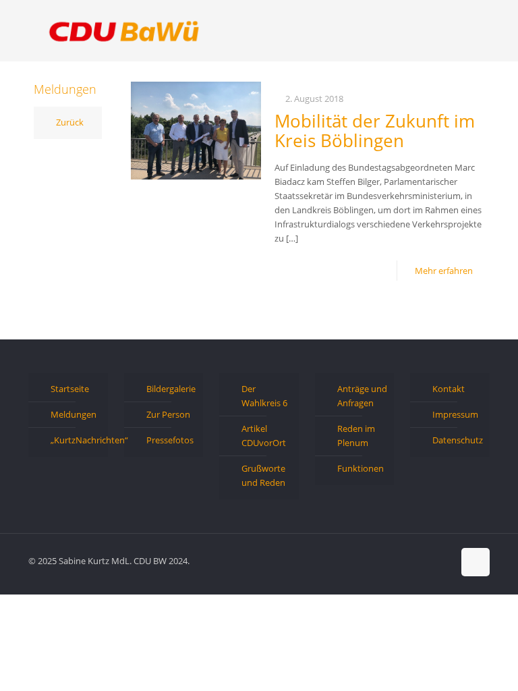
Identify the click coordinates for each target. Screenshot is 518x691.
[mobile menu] (468, 30)
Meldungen (73, 414)
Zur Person (168, 414)
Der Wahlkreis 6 (264, 396)
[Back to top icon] (475, 562)
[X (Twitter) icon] (414, 560)
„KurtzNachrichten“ (76, 440)
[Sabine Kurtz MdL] (124, 30)
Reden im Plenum (356, 435)
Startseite (70, 389)
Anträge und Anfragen (362, 396)
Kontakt (448, 389)
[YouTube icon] (429, 560)
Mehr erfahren (444, 271)
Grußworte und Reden (263, 475)
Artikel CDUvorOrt (263, 435)
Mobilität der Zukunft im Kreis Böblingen (375, 131)
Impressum (455, 414)
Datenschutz (457, 440)
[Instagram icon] (443, 560)
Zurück (70, 122)
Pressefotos (170, 440)
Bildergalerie (171, 389)
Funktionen (360, 468)
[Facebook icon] (400, 560)
